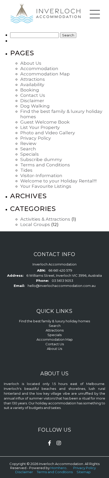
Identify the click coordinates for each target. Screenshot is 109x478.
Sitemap (84, 472)
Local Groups (35, 224)
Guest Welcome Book (45, 122)
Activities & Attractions (45, 219)
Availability (32, 84)
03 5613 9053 (62, 280)
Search (28, 148)
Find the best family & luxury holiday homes (54, 321)
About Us (30, 63)
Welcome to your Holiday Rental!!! (58, 180)
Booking (29, 89)
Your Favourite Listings (45, 186)
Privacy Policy (35, 138)
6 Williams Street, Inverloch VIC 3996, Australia (64, 275)
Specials (29, 154)
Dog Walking (35, 106)
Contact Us (32, 95)
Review (28, 143)
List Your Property (40, 127)
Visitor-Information (41, 175)
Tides (26, 170)
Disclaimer (32, 100)
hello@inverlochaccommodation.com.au (62, 286)
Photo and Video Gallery (47, 132)
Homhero (58, 468)
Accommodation (39, 68)
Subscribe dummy (41, 159)
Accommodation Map (45, 73)
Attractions (32, 79)
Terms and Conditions (45, 164)
